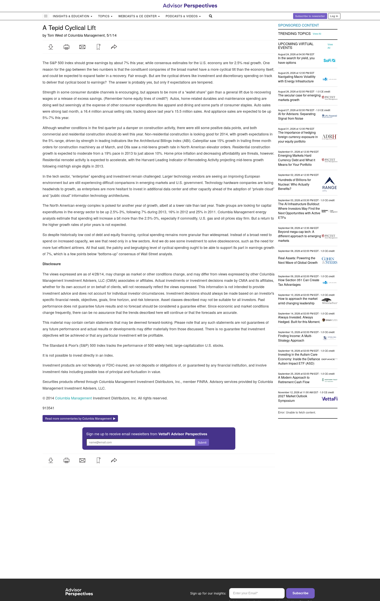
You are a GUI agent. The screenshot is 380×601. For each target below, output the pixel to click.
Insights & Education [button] (71, 16)
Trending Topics (294, 33)
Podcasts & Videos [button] (182, 16)
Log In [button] (334, 16)
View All (317, 33)
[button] (51, 46)
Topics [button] (104, 16)
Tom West (55, 35)
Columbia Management (86, 35)
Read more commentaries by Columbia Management (79, 418)
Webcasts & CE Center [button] (138, 16)
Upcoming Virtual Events (296, 46)
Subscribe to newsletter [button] (310, 16)
